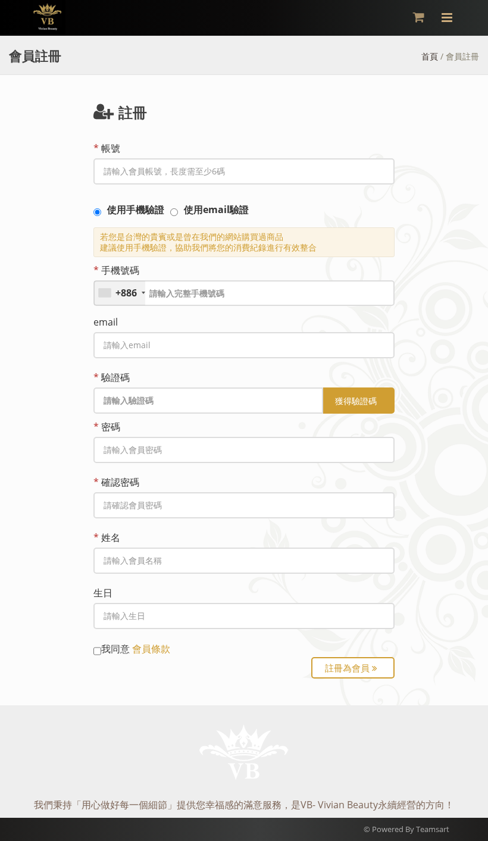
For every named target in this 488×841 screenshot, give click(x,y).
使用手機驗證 (135, 209)
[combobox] (119, 293)
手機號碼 (116, 270)
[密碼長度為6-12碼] (244, 450)
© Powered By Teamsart (406, 829)
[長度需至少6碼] (244, 171)
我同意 (135, 648)
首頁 (429, 56)
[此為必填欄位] (244, 561)
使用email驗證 (216, 209)
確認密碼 (116, 482)
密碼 (106, 426)
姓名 (106, 537)
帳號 (106, 148)
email (105, 322)
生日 (102, 592)
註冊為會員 (348, 668)
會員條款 (151, 648)
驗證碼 (111, 377)
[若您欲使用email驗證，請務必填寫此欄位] (244, 345)
